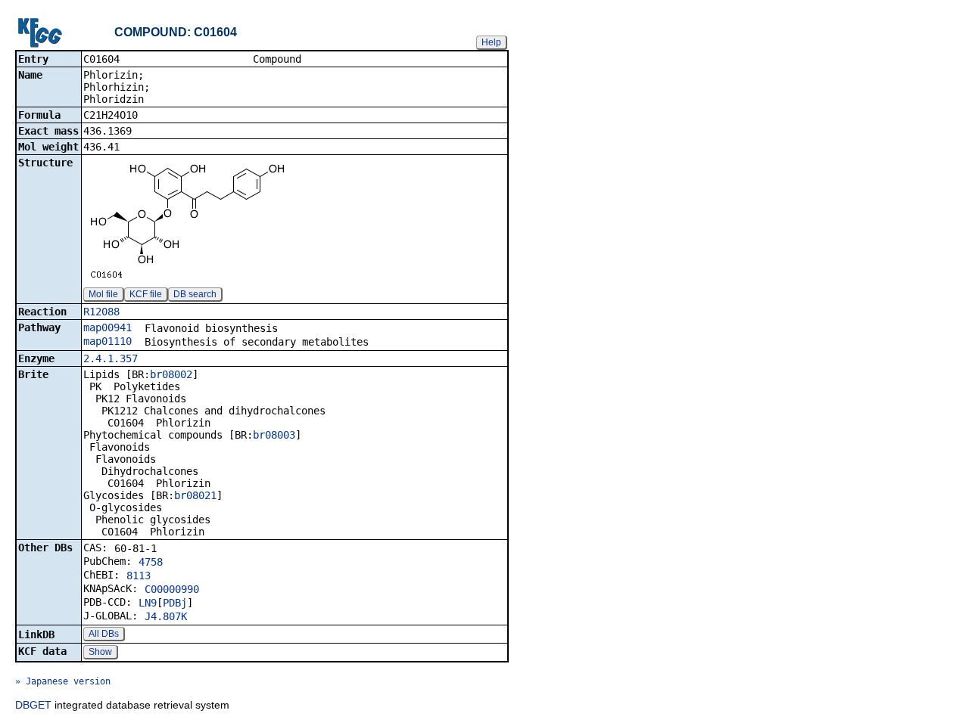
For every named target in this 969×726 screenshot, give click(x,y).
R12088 (101, 312)
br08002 (171, 374)
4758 (151, 562)
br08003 (274, 435)
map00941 (107, 327)
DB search (195, 294)
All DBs (104, 633)
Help (491, 42)
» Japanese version (63, 681)
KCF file (145, 294)
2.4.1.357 (110, 358)
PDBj (175, 603)
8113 (138, 575)
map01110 (107, 341)
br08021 (195, 495)
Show (100, 652)
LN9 (148, 603)
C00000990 (172, 589)
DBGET (33, 705)
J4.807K (166, 616)
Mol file (103, 294)
